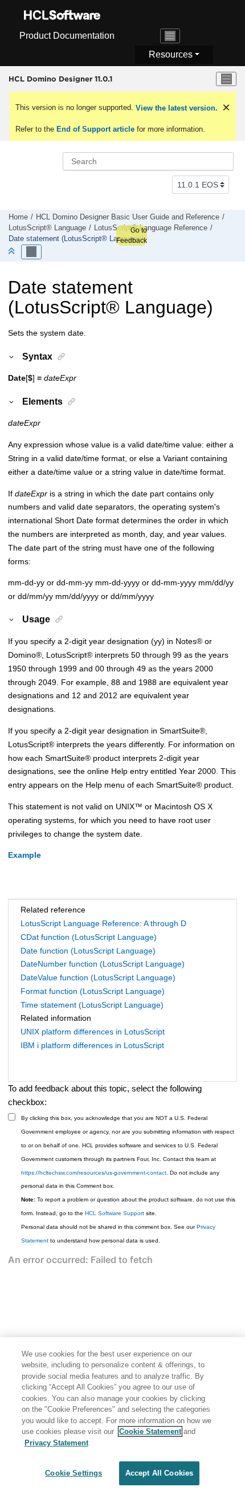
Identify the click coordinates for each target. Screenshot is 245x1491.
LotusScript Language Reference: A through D (103, 923)
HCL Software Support (114, 1213)
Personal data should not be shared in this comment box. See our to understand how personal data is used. (118, 1234)
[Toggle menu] (226, 79)
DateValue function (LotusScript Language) (98, 977)
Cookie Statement (150, 1431)
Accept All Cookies (159, 1473)
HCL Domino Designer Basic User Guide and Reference (127, 217)
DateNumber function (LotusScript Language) (103, 963)
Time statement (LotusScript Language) (92, 1004)
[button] (12, 356)
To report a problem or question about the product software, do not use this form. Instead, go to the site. (128, 1206)
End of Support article (95, 129)
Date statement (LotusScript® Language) (76, 239)
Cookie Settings (73, 1473)
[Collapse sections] (13, 251)
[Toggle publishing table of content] (31, 252)
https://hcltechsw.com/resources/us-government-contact (93, 1173)
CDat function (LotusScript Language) (89, 937)
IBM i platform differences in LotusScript (92, 1045)
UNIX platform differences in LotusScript (93, 1031)
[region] (122, 1414)
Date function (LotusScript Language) (88, 950)
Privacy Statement (56, 1443)
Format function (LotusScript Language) (93, 991)
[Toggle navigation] (170, 35)
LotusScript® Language (47, 228)
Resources (171, 54)
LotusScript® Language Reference (150, 228)
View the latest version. (175, 108)
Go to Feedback (131, 235)
